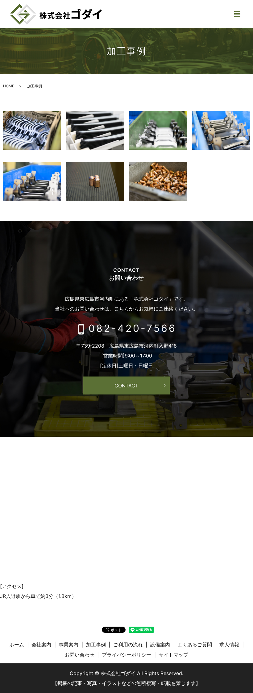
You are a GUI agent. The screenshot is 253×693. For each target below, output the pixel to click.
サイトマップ (173, 655)
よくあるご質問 (194, 644)
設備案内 (160, 644)
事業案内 (68, 644)
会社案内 (41, 644)
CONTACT (126, 385)
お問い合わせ (79, 655)
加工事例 (96, 644)
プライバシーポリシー (126, 655)
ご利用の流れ (128, 644)
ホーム (16, 644)
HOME (8, 86)
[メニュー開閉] (237, 14)
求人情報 (229, 644)
